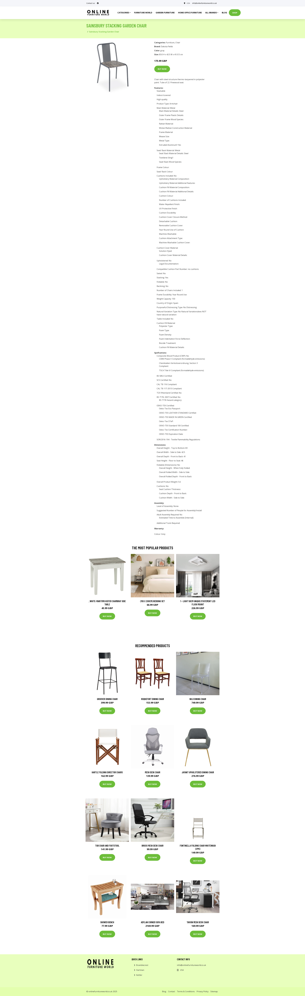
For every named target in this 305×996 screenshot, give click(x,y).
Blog (224, 12)
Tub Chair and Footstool (107, 845)
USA (188, 3)
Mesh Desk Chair (152, 772)
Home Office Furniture (190, 12)
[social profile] (98, 3)
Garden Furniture (165, 12)
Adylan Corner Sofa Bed (152, 922)
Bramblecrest (142, 965)
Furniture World (143, 12)
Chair (177, 42)
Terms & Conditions (186, 991)
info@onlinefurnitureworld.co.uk (204, 3)
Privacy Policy (202, 991)
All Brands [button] (211, 12)
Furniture (170, 42)
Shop (234, 12)
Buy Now (162, 69)
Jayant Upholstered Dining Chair (198, 772)
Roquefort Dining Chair (152, 698)
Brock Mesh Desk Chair (152, 845)
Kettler (139, 975)
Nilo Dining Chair (198, 698)
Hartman (140, 970)
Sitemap (214, 991)
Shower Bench (107, 922)
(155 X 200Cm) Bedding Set (152, 601)
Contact (171, 991)
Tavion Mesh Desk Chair (198, 922)
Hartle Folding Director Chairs (107, 772)
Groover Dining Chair (107, 698)
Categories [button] (123, 12)
